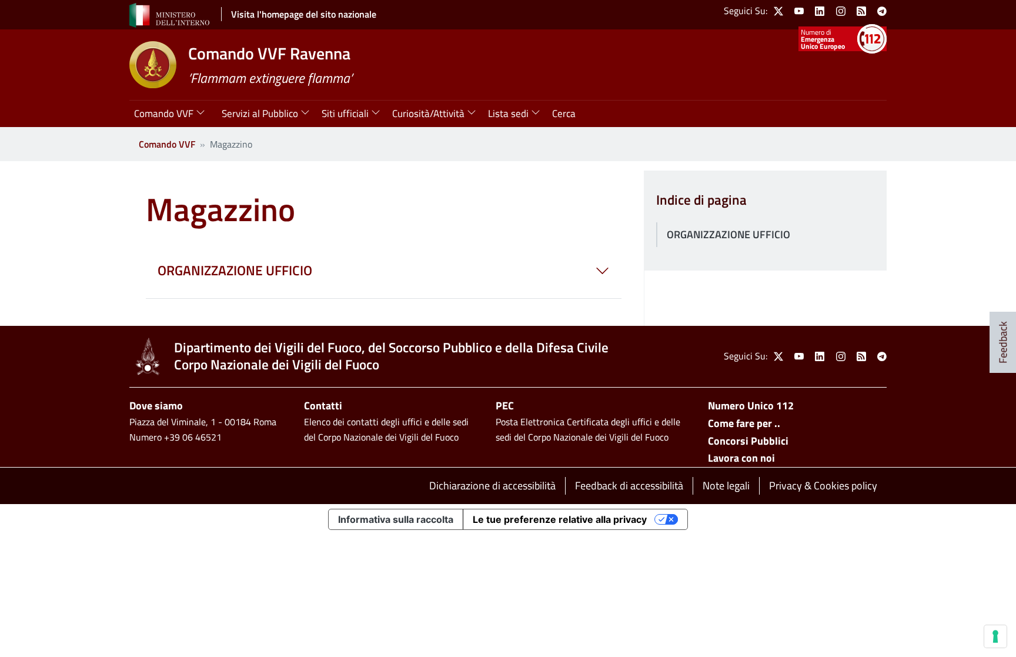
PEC (505, 405)
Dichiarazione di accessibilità (492, 485)
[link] (778, 11)
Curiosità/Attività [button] (428, 113)
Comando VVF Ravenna (269, 53)
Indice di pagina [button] (701, 200)
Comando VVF (167, 144)
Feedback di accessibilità (629, 485)
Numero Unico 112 (751, 405)
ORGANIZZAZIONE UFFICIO (728, 234)
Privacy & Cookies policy (823, 485)
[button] (383, 271)
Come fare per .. (744, 423)
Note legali (726, 485)
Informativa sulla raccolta (395, 519)
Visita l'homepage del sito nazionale (303, 14)
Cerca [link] (564, 113)
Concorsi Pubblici (748, 441)
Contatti (323, 405)
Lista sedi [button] (508, 113)
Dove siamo (156, 405)
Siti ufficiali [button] (345, 113)
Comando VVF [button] (163, 113)
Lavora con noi (741, 458)
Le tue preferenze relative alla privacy (560, 519)
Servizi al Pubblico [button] (260, 113)
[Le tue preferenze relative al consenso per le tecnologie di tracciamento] (995, 636)
